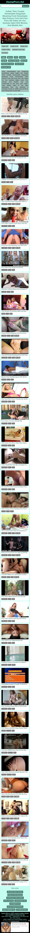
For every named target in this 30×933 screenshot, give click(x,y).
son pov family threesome (15, 906)
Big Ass (10, 57)
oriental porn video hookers (15, 898)
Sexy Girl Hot (19, 64)
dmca (18, 915)
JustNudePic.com (17, 916)
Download (4, 52)
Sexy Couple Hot (14, 60)
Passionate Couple (7, 64)
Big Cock (24, 60)
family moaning (8, 901)
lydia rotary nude (6, 916)
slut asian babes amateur (15, 892)
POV (15, 57)
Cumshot (22, 57)
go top (22, 915)
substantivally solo (20, 901)
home (3, 913)
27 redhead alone (22, 909)
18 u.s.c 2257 (10, 913)
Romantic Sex (6, 67)
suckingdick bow (15, 903)
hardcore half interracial (15, 895)
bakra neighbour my (9, 909)
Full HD (4, 60)
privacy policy (19, 913)
